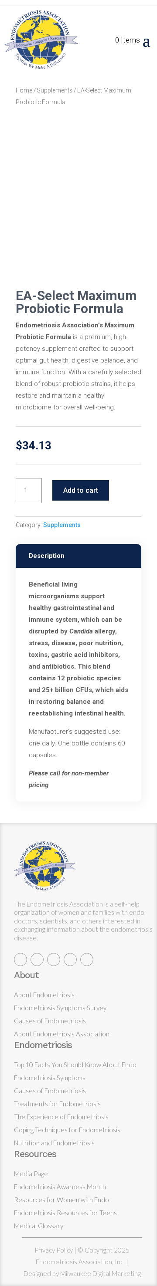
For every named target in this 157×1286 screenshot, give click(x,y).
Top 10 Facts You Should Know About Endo (75, 1064)
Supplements (54, 90)
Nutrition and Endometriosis (54, 1143)
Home (24, 90)
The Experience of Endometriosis (61, 1117)
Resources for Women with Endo (61, 1200)
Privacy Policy (53, 1250)
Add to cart (80, 490)
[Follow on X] (20, 959)
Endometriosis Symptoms (49, 1078)
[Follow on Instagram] (53, 959)
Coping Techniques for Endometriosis (67, 1130)
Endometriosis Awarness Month (60, 1186)
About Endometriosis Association (61, 1034)
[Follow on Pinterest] (70, 959)
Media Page (31, 1173)
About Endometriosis (44, 995)
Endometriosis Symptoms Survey (60, 1008)
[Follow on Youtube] (86, 959)
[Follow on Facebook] (37, 959)
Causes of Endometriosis (50, 1021)
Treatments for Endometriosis (57, 1104)
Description (47, 556)
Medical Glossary (38, 1226)
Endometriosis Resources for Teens (65, 1213)
